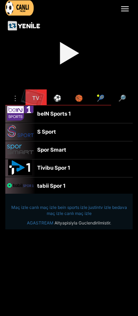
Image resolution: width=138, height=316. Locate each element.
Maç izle (19, 207)
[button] (15, 97)
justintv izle (99, 207)
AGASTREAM (40, 223)
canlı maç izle (43, 207)
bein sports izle (72, 207)
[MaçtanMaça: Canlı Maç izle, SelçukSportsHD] (19, 8)
